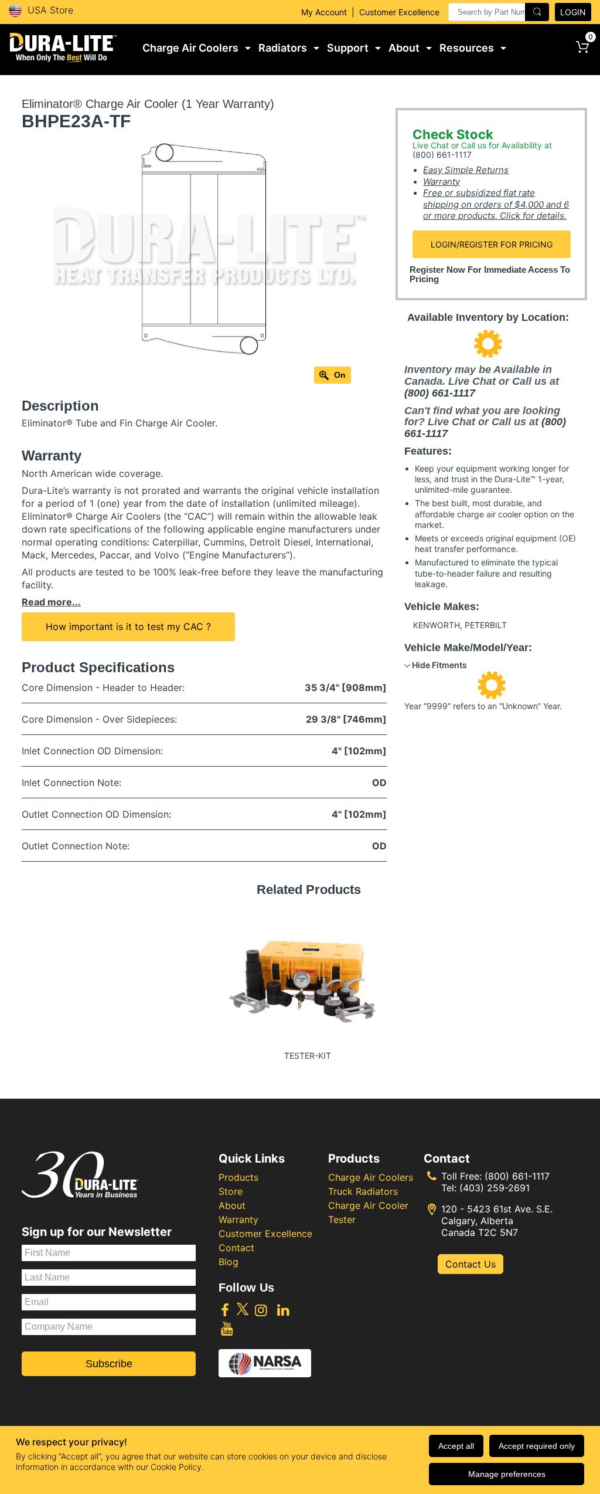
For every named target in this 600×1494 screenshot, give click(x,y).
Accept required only (537, 1446)
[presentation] (498, 12)
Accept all (456, 1446)
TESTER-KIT (307, 1056)
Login (573, 12)
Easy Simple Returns (466, 169)
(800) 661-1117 (442, 155)
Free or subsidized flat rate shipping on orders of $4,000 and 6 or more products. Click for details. (496, 204)
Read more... (51, 602)
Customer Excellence (399, 12)
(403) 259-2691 (494, 1188)
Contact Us (470, 1264)
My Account (324, 12)
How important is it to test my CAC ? (128, 626)
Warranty (441, 181)
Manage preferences (507, 1474)
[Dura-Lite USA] (63, 48)
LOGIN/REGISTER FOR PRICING (492, 244)
